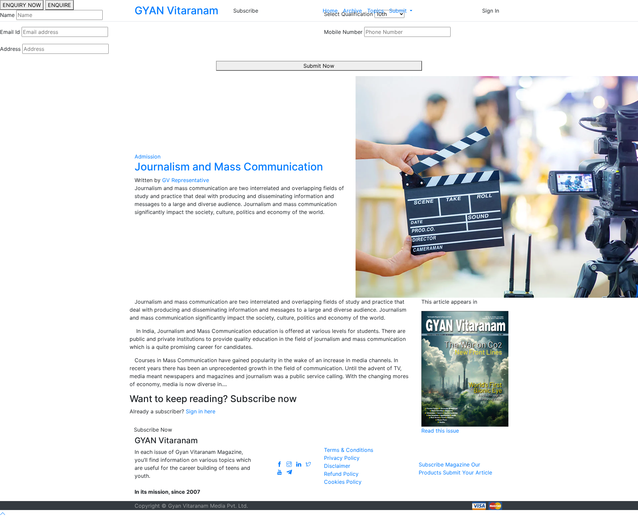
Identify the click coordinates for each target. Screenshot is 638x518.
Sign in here (200, 411)
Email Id (10, 32)
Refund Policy (341, 473)
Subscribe (245, 10)
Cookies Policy (343, 481)
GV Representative (185, 180)
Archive (352, 10)
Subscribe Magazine (444, 464)
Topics (375, 10)
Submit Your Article (467, 472)
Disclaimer (337, 466)
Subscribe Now (153, 429)
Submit (398, 10)
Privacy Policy (342, 458)
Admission (147, 156)
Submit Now (318, 65)
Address (10, 49)
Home (330, 10)
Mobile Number (343, 32)
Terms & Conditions (348, 450)
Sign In (490, 10)
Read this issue (440, 430)
